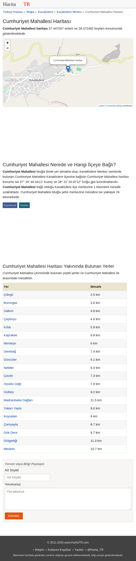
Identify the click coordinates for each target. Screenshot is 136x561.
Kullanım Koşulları (59, 549)
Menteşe (10, 343)
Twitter (24, 205)
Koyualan (10, 416)
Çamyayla (11, 424)
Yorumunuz (13, 484)
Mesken (9, 449)
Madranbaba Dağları (18, 400)
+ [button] (7, 43)
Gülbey (9, 392)
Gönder (14, 516)
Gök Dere (10, 432)
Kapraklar (10, 335)
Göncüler (10, 359)
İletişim (39, 549)
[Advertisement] (68, 133)
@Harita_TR (95, 549)
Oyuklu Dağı (12, 384)
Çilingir (8, 294)
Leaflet (101, 105)
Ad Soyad (12, 470)
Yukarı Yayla (12, 408)
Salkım (8, 311)
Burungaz (10, 303)
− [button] (7, 48)
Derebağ (10, 351)
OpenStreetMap (115, 105)
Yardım (79, 549)
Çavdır (8, 376)
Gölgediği (10, 441)
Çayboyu (10, 319)
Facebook (10, 205)
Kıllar (7, 327)
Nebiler (9, 368)
